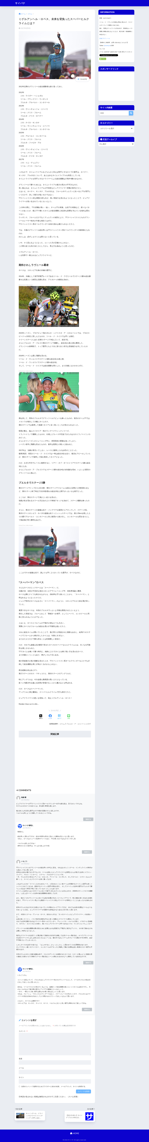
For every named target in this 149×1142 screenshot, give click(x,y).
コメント (23, 1031)
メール (21, 1068)
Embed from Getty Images (26, 285)
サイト (21, 1077)
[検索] (131, 113)
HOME (75, 1133)
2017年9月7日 (27, 828)
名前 (20, 1059)
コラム (61, 724)
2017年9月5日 (25, 800)
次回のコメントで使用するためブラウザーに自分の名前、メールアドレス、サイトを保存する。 (54, 1086)
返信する (88, 819)
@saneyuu (107, 45)
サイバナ (20, 3)
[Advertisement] (55, 760)
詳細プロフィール (104, 38)
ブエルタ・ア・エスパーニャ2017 (78, 724)
